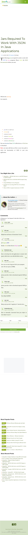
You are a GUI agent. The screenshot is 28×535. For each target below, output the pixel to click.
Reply (26, 227)
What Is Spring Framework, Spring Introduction (16, 430)
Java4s (5, 238)
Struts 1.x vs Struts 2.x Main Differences (15, 449)
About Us (9, 529)
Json (2, 55)
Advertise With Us (20, 529)
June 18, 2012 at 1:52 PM (8, 223)
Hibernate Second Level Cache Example (14, 438)
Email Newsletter (20, 207)
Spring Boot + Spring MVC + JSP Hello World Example (13, 472)
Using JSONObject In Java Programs (11, 182)
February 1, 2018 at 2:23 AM (9, 301)
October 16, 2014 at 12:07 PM (9, 272)
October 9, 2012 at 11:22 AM (9, 240)
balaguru (6, 222)
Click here (25, 143)
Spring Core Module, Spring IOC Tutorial (15, 440)
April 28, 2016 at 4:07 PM (8, 282)
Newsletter (6, 5)
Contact (7, 529)
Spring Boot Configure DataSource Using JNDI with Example (14, 456)
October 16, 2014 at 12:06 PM (9, 261)
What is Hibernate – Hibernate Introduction (15, 436)
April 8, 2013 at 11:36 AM (8, 251)
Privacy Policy (14, 529)
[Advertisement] (14, 22)
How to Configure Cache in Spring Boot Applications (12, 458)
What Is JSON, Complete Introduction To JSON (14, 187)
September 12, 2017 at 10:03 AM (9, 293)
